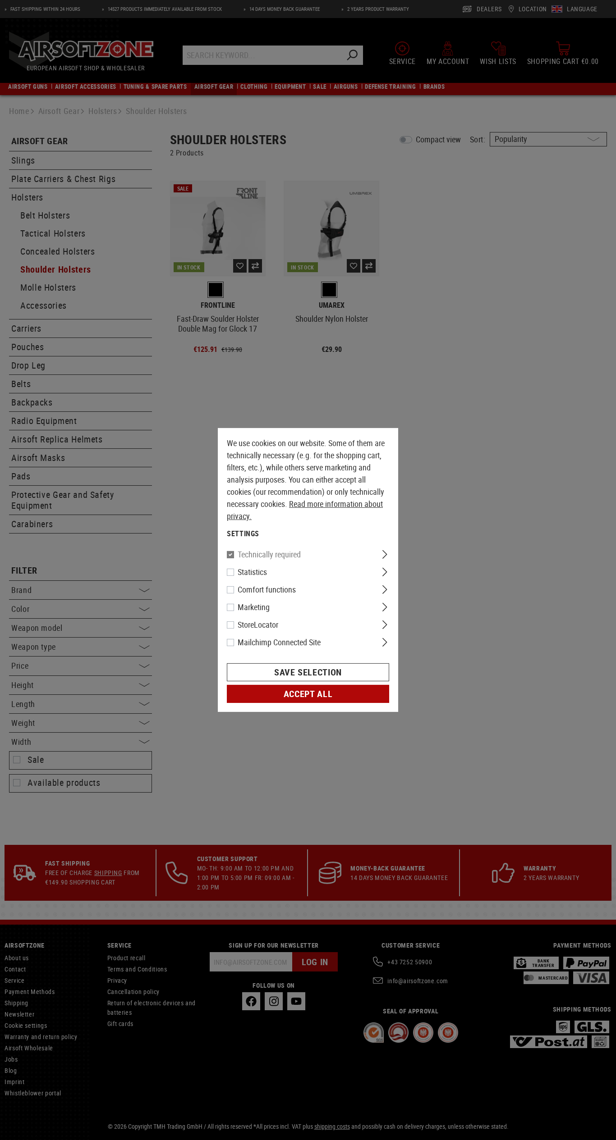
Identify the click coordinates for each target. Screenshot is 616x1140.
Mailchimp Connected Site (279, 642)
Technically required (269, 554)
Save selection (308, 672)
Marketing (254, 607)
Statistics (252, 571)
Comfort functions (267, 589)
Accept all (308, 694)
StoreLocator (258, 624)
